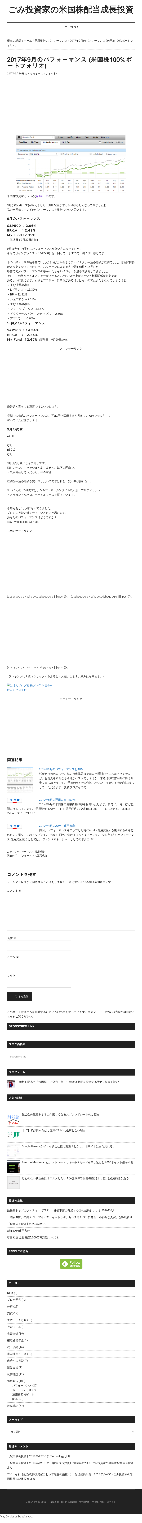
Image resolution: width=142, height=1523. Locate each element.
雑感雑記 (12, 1405)
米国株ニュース (16, 1354)
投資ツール (14, 1327)
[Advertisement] (71, 105)
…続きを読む (111, 1082)
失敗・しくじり (16, 1320)
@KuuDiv (42, 196)
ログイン (111, 1501)
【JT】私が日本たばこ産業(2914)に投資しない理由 (54, 1130)
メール (13, 956)
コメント (14, 890)
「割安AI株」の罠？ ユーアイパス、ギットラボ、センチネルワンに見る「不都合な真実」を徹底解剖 (69, 1217)
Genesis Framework (79, 1501)
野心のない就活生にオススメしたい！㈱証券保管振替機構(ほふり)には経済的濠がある (75, 1178)
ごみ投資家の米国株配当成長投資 (71, 9)
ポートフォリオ (22, 1390)
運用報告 (40, 851)
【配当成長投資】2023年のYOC (26, 1224)
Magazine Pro (56, 1501)
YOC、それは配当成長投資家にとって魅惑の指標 (37, 1474)
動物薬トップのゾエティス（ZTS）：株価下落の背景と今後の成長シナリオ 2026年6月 (61, 1210)
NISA (10, 1293)
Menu (74, 27)
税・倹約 (12, 1347)
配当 (15, 1399)
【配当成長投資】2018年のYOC (26, 1456)
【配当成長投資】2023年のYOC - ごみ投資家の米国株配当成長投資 (92, 1463)
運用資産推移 (20, 1394)
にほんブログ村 (16, 690)
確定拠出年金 (15, 1340)
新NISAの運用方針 (18, 1230)
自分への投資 (15, 1360)
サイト (11, 975)
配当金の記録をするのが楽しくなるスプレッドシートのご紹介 (60, 1114)
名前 (11, 938)
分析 (10, 1306)
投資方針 (12, 1333)
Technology (57, 1456)
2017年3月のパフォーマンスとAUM (61, 769)
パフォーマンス (25, 851)
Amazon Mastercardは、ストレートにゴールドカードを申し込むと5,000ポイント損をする (77, 1162)
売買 (10, 1313)
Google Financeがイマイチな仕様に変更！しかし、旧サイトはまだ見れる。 (68, 1146)
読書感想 (12, 1374)
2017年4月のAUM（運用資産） (58, 825)
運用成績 (42, 855)
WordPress (98, 1501)
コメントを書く (49, 73)
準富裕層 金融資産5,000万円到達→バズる (33, 1237)
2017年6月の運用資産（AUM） (58, 799)
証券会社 (12, 1367)
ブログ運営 (14, 1299)
